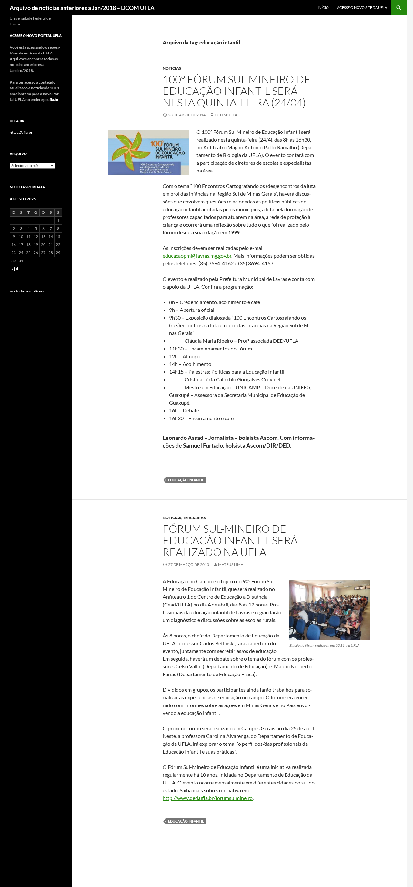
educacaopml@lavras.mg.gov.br (197, 255)
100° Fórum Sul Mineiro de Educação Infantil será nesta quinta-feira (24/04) (236, 91)
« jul (14, 268)
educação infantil (186, 480)
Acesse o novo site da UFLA (362, 7)
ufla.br (53, 99)
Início (323, 7)
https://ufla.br (21, 132)
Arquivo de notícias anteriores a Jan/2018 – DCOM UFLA (82, 7)
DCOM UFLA (226, 115)
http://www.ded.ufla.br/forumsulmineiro (208, 798)
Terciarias (194, 517)
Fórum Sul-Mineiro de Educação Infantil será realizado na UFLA (230, 540)
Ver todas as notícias (27, 291)
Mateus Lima (230, 564)
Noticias (172, 68)
